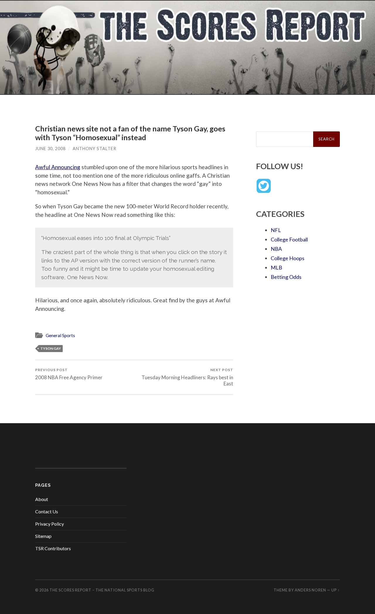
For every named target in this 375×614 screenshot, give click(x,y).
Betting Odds (286, 277)
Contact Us (46, 511)
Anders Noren (310, 590)
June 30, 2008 (50, 148)
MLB (276, 267)
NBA (276, 249)
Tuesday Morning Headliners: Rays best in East (187, 377)
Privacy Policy (49, 523)
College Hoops (287, 258)
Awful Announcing (57, 167)
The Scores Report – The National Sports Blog (102, 590)
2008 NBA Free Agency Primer (69, 374)
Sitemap (43, 536)
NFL (276, 230)
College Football (289, 239)
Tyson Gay (50, 348)
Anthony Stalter (94, 148)
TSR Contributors (53, 548)
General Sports (60, 335)
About (41, 499)
